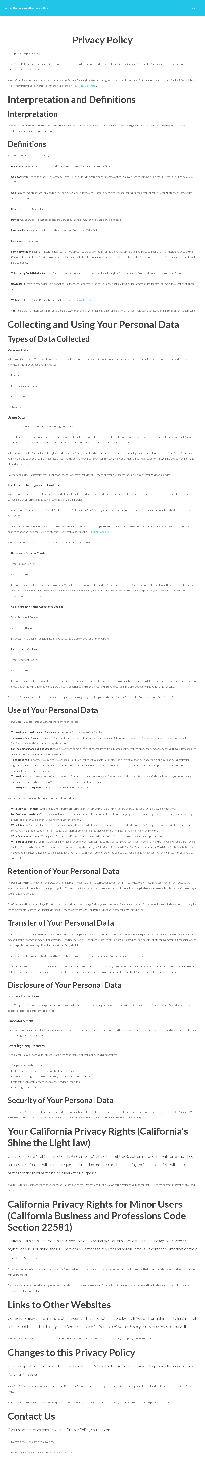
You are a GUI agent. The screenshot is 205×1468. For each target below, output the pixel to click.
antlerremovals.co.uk (79, 299)
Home (193, 7)
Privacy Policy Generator (82, 85)
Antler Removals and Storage (28, 7)
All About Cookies (99, 531)
